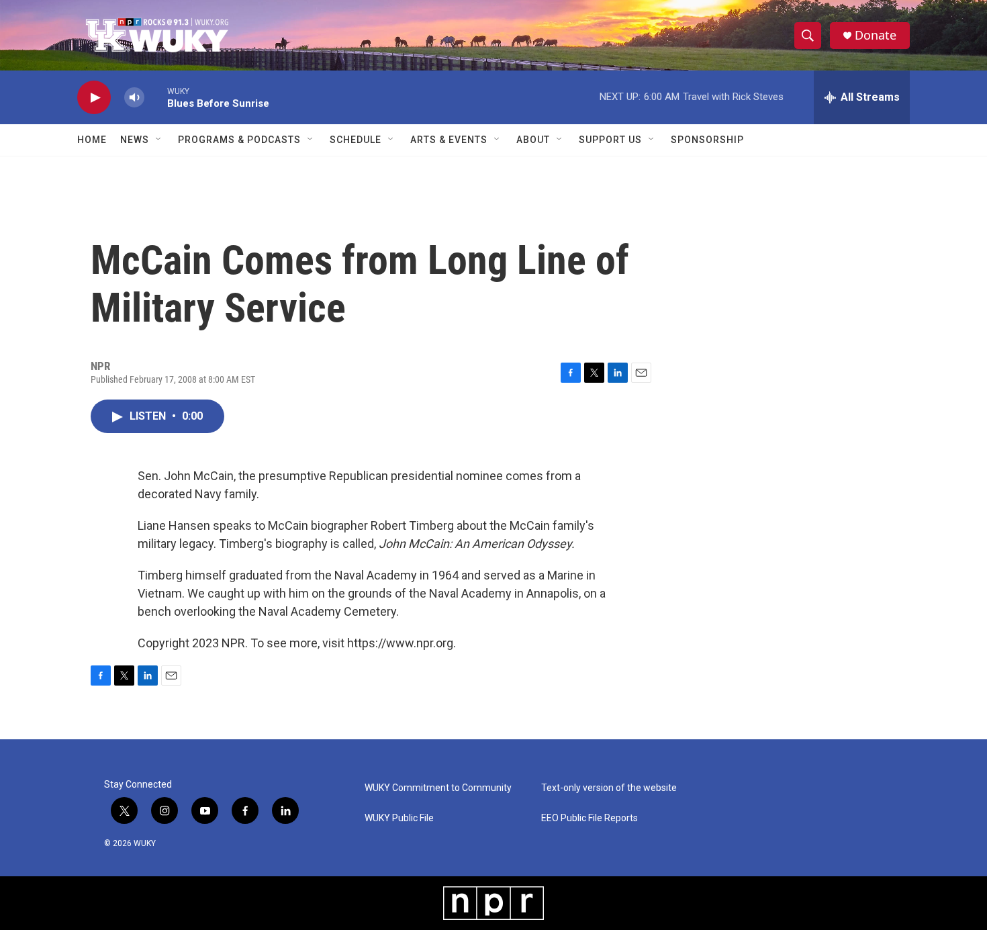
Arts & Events (448, 139)
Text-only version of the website (609, 788)
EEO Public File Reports (589, 818)
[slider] (156, 97)
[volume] (134, 98)
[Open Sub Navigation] (159, 139)
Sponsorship (707, 139)
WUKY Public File (399, 818)
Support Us (610, 139)
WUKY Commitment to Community (438, 788)
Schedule (355, 139)
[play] (94, 97)
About (533, 139)
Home (92, 139)
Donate (875, 35)
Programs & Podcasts (239, 139)
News (134, 139)
